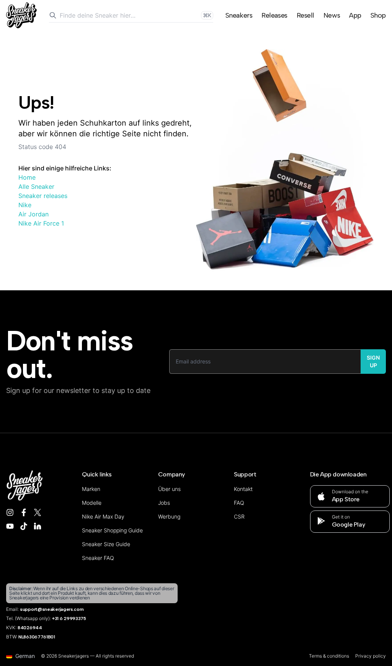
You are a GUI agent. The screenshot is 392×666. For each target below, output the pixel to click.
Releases (274, 15)
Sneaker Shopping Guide (112, 530)
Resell (305, 15)
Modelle (91, 502)
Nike (24, 205)
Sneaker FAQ (98, 558)
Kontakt (243, 489)
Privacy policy (370, 656)
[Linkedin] (37, 526)
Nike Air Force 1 (41, 223)
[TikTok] (24, 526)
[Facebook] (24, 512)
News (331, 15)
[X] (37, 512)
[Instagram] (10, 512)
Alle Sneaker (36, 186)
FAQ (239, 502)
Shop (378, 15)
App (355, 15)
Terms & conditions (329, 656)
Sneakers (238, 15)
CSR (239, 516)
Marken (91, 489)
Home (27, 177)
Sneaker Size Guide (106, 544)
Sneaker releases (42, 196)
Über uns (169, 489)
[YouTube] (10, 526)
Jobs (164, 502)
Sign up (373, 361)
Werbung (169, 516)
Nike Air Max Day (103, 516)
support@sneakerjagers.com (52, 609)
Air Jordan (33, 214)
